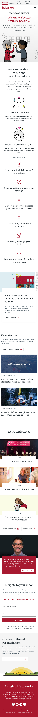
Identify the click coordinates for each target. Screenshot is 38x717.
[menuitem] (5, 2)
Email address (8, 614)
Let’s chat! (25, 570)
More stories (27, 529)
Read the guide (11, 317)
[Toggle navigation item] (35, 7)
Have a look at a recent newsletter (17, 599)
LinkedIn (20, 704)
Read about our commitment (13, 659)
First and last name (10, 607)
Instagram (13, 704)
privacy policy (27, 712)
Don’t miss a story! (9, 529)
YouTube (17, 704)
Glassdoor (24, 704)
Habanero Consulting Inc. (8, 7)
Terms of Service (23, 628)
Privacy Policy (10, 628)
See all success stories (11, 349)
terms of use (15, 712)
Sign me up (19, 620)
